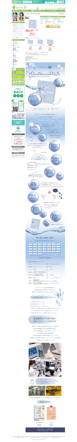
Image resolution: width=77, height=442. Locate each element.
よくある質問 (53, 437)
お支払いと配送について (45, 437)
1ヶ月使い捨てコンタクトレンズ (18, 27)
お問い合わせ (58, 437)
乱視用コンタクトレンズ (17, 30)
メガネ (14, 36)
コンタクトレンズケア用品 (17, 34)
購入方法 (34, 437)
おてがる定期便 (15, 37)
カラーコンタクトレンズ (17, 33)
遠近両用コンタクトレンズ (17, 31)
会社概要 (18, 437)
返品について (39, 437)
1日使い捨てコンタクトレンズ (18, 24)
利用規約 (22, 437)
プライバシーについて (28, 437)
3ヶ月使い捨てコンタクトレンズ (18, 28)
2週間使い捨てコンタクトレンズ (18, 25)
